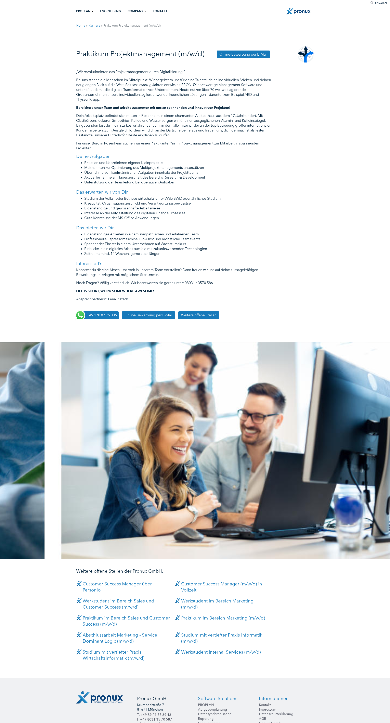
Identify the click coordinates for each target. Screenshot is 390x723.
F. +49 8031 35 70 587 (154, 719)
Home (80, 25)
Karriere (94, 25)
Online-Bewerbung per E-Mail (243, 54)
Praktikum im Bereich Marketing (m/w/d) (223, 618)
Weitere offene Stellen (199, 315)
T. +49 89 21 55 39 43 (154, 715)
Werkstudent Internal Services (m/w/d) (221, 652)
